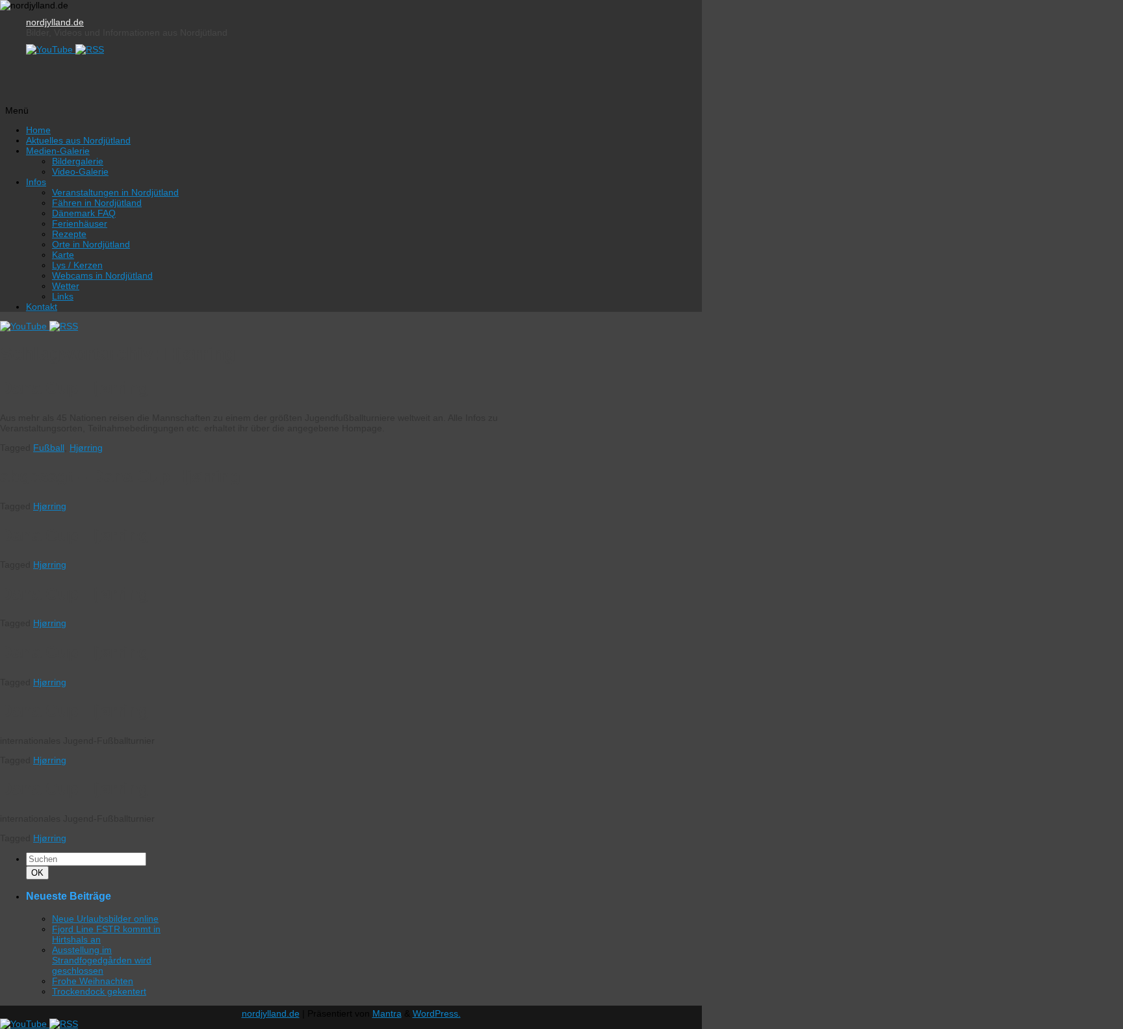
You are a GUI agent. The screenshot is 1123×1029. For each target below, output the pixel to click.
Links (62, 296)
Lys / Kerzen (77, 265)
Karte (63, 254)
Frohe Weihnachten (92, 981)
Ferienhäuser (79, 223)
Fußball (48, 447)
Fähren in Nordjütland (97, 202)
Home (38, 130)
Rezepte (69, 234)
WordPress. (437, 1013)
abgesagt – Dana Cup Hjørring (120, 476)
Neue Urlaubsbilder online (105, 918)
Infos (36, 182)
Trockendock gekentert (99, 991)
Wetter (65, 286)
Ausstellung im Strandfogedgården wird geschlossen (101, 960)
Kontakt (41, 306)
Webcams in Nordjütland (102, 275)
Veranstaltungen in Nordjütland (115, 192)
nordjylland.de (55, 22)
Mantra (387, 1013)
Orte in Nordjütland (91, 244)
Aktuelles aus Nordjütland (78, 140)
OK (40, 872)
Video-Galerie (80, 171)
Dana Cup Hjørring (74, 388)
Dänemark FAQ (84, 213)
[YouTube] (50, 49)
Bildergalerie (77, 161)
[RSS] (89, 49)
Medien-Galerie (58, 151)
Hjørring (86, 447)
